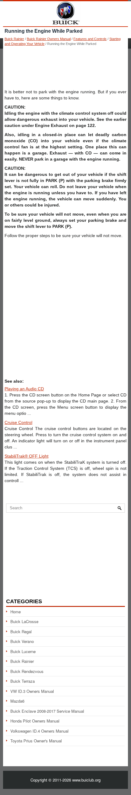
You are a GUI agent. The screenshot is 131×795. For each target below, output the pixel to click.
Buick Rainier (14, 39)
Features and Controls (90, 39)
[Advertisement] (65, 67)
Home (15, 612)
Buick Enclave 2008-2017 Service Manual (47, 711)
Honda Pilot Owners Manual (34, 721)
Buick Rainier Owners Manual (49, 39)
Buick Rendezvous (27, 671)
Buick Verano (22, 641)
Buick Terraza (22, 681)
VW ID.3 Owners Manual (32, 691)
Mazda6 (17, 701)
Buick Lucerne (23, 651)
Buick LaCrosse (24, 621)
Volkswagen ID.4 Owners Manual (39, 731)
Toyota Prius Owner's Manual (36, 741)
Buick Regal (21, 631)
